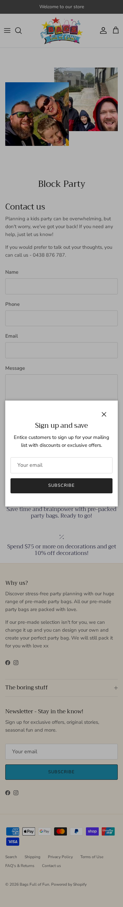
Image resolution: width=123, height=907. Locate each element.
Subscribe (61, 485)
